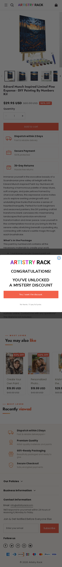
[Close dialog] (59, 258)
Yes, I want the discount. (31, 294)
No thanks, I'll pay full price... (31, 304)
